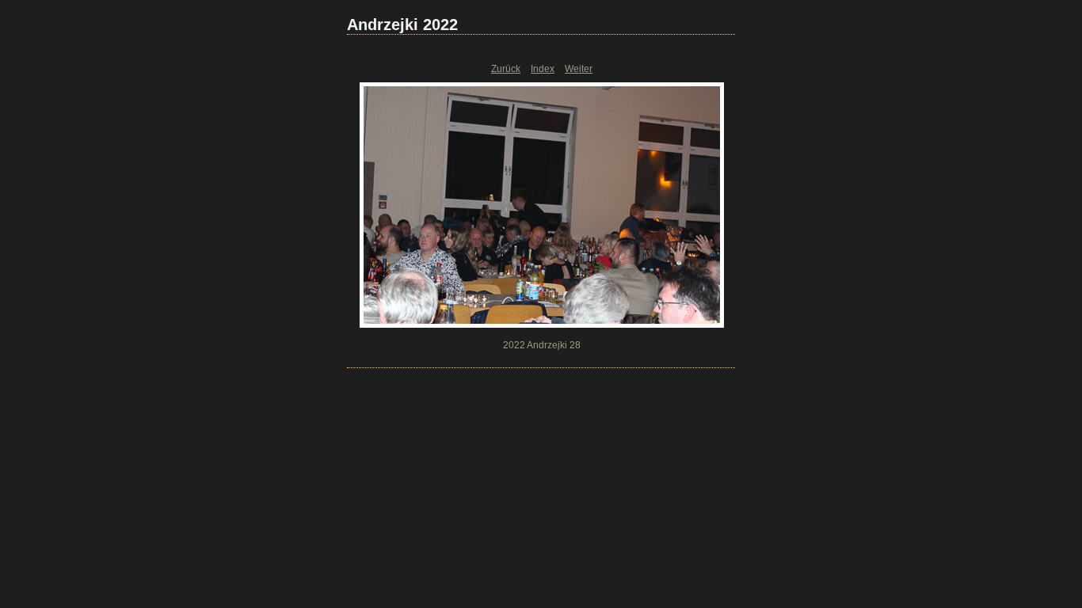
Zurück (505, 68)
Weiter (578, 68)
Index (542, 68)
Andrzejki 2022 (402, 24)
